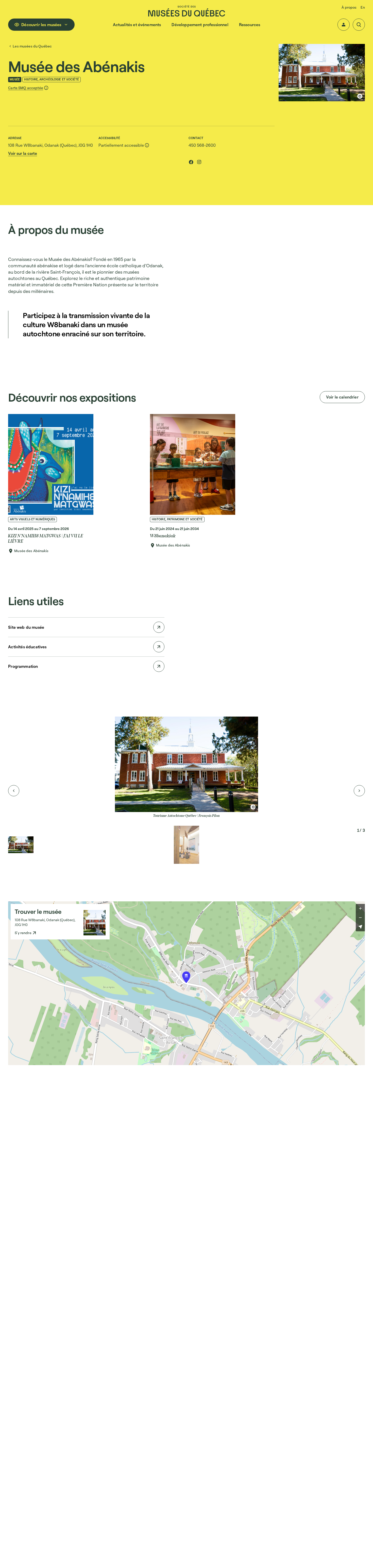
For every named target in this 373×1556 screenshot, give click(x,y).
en (363, 7)
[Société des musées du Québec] (186, 10)
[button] (343, 25)
